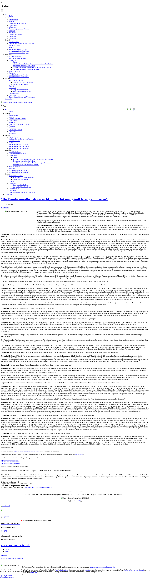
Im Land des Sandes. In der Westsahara (21, 43)
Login (7, 549)
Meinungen (12, 32)
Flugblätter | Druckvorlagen (22, 91)
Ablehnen (11, 575)
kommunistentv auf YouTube (18, 49)
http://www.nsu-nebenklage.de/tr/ (10, 461)
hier (80, 500)
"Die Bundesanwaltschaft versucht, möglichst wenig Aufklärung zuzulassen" (54, 199)
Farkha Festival (14, 42)
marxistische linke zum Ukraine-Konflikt (26, 69)
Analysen (12, 31)
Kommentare (13, 38)
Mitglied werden (14, 71)
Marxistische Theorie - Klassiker (23, 82)
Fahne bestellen (14, 93)
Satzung (15, 62)
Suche (11, 16)
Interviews (12, 36)
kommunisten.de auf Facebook (19, 51)
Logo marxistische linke (20, 90)
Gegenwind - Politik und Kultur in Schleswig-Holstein (26, 451)
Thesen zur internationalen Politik (24, 66)
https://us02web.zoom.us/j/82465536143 (38, 487)
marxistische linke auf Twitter (18, 75)
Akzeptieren (4, 575)
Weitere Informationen (7, 577)
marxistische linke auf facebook (19, 77)
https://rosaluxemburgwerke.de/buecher (102, 567)
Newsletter (8, 99)
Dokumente (13, 60)
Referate (11, 86)
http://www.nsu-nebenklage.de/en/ (10, 463)
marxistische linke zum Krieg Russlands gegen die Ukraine (32, 67)
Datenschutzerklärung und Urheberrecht (22, 97)
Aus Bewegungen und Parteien (19, 29)
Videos (11, 47)
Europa (11, 21)
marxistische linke (15, 56)
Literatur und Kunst (15, 34)
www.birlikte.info (79, 454)
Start (6, 14)
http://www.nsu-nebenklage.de (9, 460)
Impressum (12, 95)
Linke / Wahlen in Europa (17, 23)
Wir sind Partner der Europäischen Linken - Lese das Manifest (33, 64)
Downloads (12, 88)
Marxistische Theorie (16, 80)
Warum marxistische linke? (17, 58)
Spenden (12, 73)
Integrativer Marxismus (20, 84)
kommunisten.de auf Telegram (18, 53)
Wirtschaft (12, 27)
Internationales (13, 20)
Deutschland (13, 25)
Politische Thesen (14, 45)
